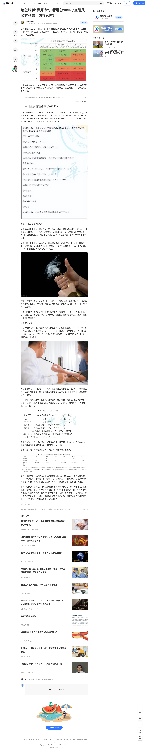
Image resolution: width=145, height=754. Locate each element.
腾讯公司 (52, 747)
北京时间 (23, 545)
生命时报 (23, 561)
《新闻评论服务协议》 (47, 679)
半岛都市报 (24, 656)
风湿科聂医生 (25, 641)
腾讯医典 (23, 625)
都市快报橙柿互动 (26, 577)
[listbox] (54, 594)
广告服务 (56, 739)
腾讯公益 (68, 739)
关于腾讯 (23, 739)
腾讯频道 (81, 739)
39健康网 (24, 529)
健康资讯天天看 (25, 672)
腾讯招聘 (62, 739)
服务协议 (38, 739)
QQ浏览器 (75, 739)
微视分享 (23, 593)
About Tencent (31, 739)
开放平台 (50, 739)
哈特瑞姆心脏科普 (26, 609)
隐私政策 (44, 739)
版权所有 (57, 747)
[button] (119, 17)
